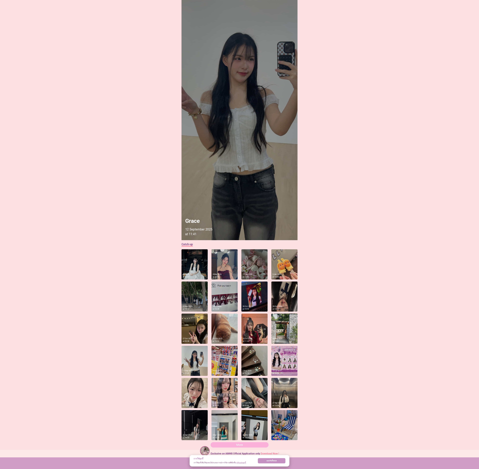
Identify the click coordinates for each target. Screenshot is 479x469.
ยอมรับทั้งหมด (272, 461)
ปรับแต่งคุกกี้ (241, 463)
